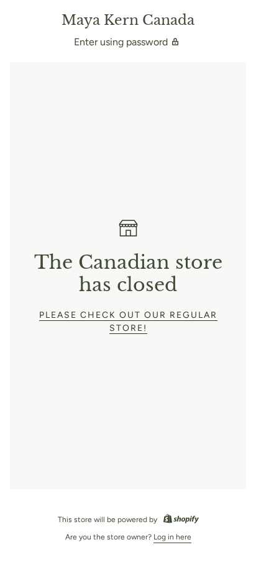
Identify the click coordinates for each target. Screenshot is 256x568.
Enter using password (121, 42)
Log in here (172, 537)
